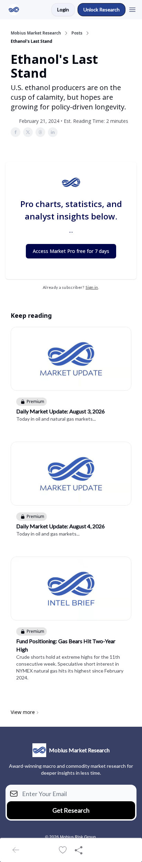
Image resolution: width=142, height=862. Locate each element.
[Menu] (132, 8)
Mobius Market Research (36, 33)
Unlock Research (101, 9)
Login (63, 9)
